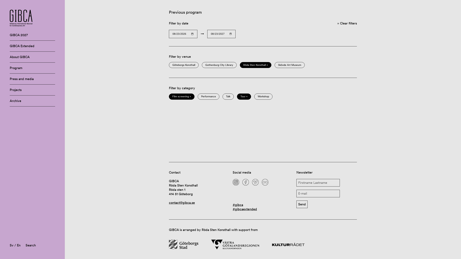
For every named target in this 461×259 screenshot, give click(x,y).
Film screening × (181, 96)
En (19, 245)
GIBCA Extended (22, 46)
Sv (12, 245)
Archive (15, 101)
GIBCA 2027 (19, 35)
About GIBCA (20, 57)
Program (16, 68)
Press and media (22, 79)
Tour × (244, 96)
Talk (228, 96)
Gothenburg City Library (219, 65)
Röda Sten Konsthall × (255, 65)
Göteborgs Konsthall (183, 65)
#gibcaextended (245, 209)
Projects (16, 90)
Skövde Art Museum (289, 65)
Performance (208, 96)
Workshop (263, 96)
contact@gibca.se (182, 203)
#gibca (238, 205)
